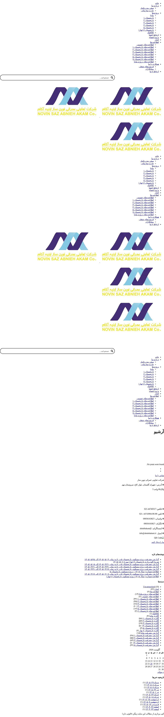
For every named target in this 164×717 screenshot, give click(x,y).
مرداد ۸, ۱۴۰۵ (153, 685)
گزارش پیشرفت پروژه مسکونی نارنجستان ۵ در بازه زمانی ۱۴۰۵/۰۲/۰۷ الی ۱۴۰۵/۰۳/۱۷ (122, 574)
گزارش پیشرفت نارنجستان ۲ (146, 638)
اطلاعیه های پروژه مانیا (149, 594)
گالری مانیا (154, 616)
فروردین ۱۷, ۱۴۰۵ (151, 704)
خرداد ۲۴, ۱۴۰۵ (152, 695)
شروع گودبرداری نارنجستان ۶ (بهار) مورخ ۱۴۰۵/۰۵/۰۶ (136, 562)
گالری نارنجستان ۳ (151, 623)
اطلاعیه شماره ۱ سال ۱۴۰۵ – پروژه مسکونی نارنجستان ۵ (134, 572)
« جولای (160, 672)
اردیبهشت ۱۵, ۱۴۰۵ (150, 699)
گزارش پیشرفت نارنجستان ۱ (146, 635)
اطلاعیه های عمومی (150, 596)
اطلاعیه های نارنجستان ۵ (148, 609)
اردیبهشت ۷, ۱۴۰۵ (151, 702)
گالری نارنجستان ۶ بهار (149, 630)
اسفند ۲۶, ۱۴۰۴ (152, 707)
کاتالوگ (156, 613)
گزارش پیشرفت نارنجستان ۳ (146, 640)
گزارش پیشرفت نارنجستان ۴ (146, 643)
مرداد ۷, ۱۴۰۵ (153, 687)
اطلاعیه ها (154, 592)
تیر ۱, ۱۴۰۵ (154, 692)
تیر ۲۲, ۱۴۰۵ (153, 690)
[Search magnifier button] (112, 77)
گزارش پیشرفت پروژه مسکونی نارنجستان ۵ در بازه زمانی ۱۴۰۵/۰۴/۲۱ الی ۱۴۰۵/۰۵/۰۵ (122, 564)
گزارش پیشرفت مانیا (150, 633)
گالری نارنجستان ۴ (151, 626)
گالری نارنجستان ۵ (151, 628)
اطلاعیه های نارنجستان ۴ (148, 606)
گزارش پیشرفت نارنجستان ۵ (146, 645)
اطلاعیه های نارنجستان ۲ (148, 601)
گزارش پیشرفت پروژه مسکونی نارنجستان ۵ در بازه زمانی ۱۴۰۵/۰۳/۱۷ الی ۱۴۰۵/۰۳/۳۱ (122, 569)
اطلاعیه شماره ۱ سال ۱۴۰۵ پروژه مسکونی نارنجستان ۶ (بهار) (132, 576)
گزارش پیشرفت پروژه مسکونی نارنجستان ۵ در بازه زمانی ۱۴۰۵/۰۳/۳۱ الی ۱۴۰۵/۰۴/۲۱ (122, 567)
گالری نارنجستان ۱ (151, 618)
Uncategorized (149, 587)
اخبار (157, 589)
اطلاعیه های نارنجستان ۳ (148, 604)
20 (151, 664)
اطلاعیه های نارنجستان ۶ (148, 611)
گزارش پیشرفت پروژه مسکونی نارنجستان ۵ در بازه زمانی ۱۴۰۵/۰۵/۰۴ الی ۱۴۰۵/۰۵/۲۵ (122, 559)
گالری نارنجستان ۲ (151, 621)
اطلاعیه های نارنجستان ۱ (148, 599)
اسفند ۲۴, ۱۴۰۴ (152, 709)
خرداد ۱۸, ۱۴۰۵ (152, 697)
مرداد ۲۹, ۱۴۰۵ (152, 682)
